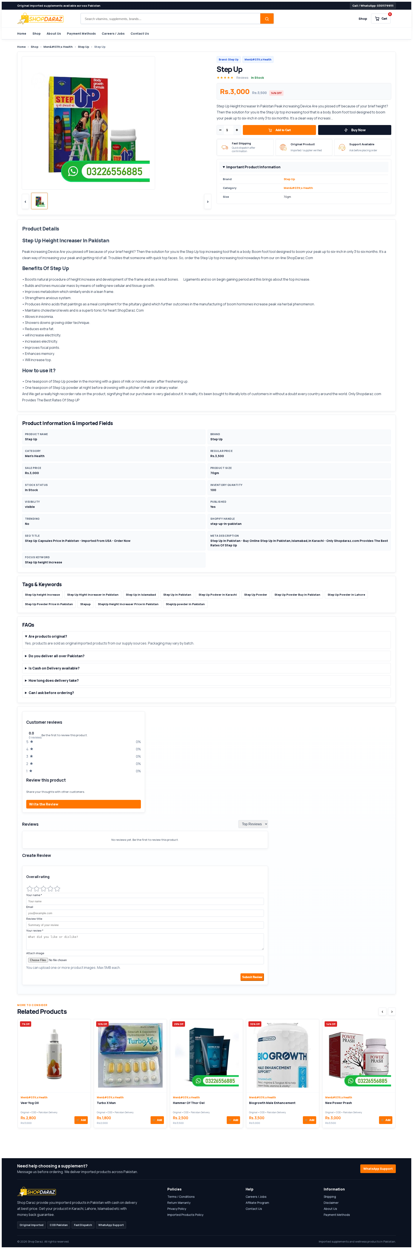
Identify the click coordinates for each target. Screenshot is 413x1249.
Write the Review (43, 804)
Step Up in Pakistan (177, 595)
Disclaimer (331, 1203)
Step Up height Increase (42, 595)
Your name (34, 895)
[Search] (267, 19)
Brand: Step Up (229, 59)
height (76, 279)
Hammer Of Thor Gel (189, 1103)
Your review (34, 930)
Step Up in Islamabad (141, 595)
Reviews (242, 78)
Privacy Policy (176, 1209)
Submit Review (252, 977)
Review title (34, 919)
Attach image (35, 953)
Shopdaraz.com (368, 393)
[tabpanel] (206, 850)
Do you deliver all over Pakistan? (57, 656)
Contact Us (140, 33)
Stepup (85, 604)
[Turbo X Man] (130, 1056)
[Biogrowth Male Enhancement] (283, 1056)
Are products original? (48, 636)
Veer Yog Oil (30, 1103)
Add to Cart (283, 130)
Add (81, 1120)
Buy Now (358, 130)
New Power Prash (338, 1103)
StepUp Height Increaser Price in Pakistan (128, 604)
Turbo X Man (106, 1103)
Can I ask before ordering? (51, 692)
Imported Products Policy (185, 1215)
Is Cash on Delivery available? (54, 668)
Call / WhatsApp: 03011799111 (372, 6)
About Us (54, 33)
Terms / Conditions (181, 1197)
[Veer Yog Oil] (54, 1056)
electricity (49, 341)
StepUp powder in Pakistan (185, 604)
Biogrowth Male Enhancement (272, 1103)
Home (21, 33)
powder (72, 381)
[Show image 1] (39, 201)
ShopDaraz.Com (300, 257)
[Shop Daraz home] (40, 18)
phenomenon (303, 304)
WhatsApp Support (378, 1169)
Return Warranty (178, 1203)
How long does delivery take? (54, 680)
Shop (363, 18)
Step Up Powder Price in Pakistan (49, 604)
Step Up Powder (255, 595)
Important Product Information (253, 167)
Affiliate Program (257, 1203)
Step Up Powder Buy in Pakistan (297, 595)
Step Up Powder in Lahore (346, 595)
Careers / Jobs (113, 33)
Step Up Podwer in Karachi (218, 595)
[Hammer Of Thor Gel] (206, 1056)
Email (29, 907)
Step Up (83, 47)
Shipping (330, 1197)
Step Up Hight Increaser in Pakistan (93, 595)
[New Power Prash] (359, 1056)
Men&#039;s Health (58, 47)
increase (38, 359)
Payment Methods (81, 33)
